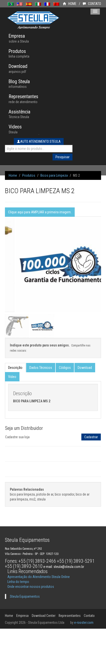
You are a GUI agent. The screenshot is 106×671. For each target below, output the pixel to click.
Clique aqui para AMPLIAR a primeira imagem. (39, 212)
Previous (7, 272)
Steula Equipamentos (25, 596)
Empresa (22, 616)
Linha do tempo (18, 582)
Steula (15, 129)
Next (98, 272)
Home (13, 175)
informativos (19, 84)
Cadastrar (91, 437)
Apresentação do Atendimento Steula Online (38, 577)
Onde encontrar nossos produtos (30, 587)
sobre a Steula (19, 38)
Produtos (28, 175)
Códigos (65, 368)
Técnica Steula (19, 114)
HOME (72, 4)
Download (85, 368)
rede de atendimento (23, 99)
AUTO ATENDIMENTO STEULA (40, 141)
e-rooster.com (83, 622)
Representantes (70, 616)
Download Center (43, 616)
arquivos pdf (18, 68)
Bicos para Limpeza (54, 175)
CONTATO (94, 4)
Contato (89, 616)
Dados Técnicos (40, 368)
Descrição (15, 368)
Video (12, 377)
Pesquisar (62, 157)
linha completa (19, 53)
